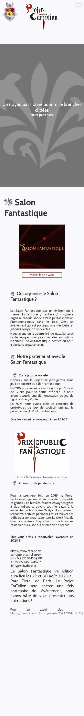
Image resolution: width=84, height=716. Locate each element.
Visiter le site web (42, 275)
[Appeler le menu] (79, 5)
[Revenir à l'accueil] (42, 18)
